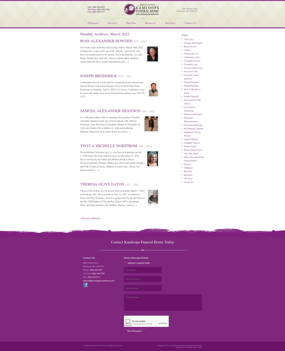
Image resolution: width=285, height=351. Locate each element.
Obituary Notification (193, 114)
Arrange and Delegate (193, 42)
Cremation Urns (190, 64)
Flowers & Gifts (191, 71)
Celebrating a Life (191, 57)
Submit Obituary (191, 139)
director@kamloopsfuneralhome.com (99, 280)
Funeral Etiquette (191, 82)
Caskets (187, 50)
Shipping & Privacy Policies (167, 345)
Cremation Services (192, 60)
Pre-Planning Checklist (193, 128)
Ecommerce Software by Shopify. (190, 345)
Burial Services (190, 46)
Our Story (170, 23)
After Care (188, 39)
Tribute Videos (190, 146)
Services (112, 23)
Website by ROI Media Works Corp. (189, 347)
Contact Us (190, 23)
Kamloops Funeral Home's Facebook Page (85, 284)
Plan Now (131, 23)
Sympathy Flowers (192, 142)
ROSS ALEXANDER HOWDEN (107, 40)
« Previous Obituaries (90, 218)
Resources (150, 23)
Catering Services (191, 53)
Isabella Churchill (191, 96)
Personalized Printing (193, 125)
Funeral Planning (191, 85)
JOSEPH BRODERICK (99, 75)
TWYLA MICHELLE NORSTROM (109, 145)
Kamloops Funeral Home (142, 9)
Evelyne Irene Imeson (193, 67)
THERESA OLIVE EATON (102, 184)
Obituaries (93, 23)
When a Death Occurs (193, 150)
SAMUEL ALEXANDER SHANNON (111, 110)
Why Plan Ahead (191, 153)
